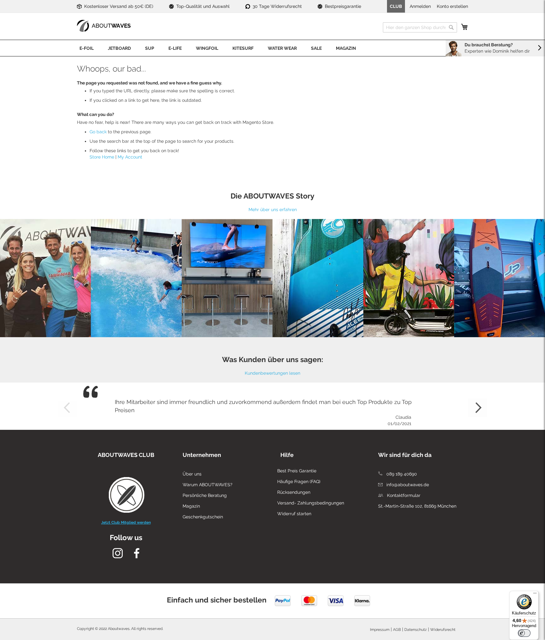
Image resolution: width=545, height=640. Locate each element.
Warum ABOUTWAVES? (207, 484)
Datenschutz (415, 629)
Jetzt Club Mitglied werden (126, 522)
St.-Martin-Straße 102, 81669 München (417, 506)
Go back (98, 131)
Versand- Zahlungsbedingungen (310, 502)
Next (477, 407)
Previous (67, 407)
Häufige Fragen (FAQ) (298, 481)
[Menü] (535, 594)
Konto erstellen (452, 6)
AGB (397, 629)
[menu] (272, 48)
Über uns (192, 473)
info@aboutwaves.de (407, 484)
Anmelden (420, 6)
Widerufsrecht (442, 629)
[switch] (524, 633)
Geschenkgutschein (203, 516)
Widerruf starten (294, 513)
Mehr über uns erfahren (273, 209)
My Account (130, 156)
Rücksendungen (293, 492)
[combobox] (420, 27)
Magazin (191, 506)
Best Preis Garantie (296, 470)
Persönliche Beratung (205, 495)
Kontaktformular (403, 495)
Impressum (380, 629)
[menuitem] (86, 48)
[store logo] (104, 26)
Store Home (102, 156)
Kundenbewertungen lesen (272, 373)
